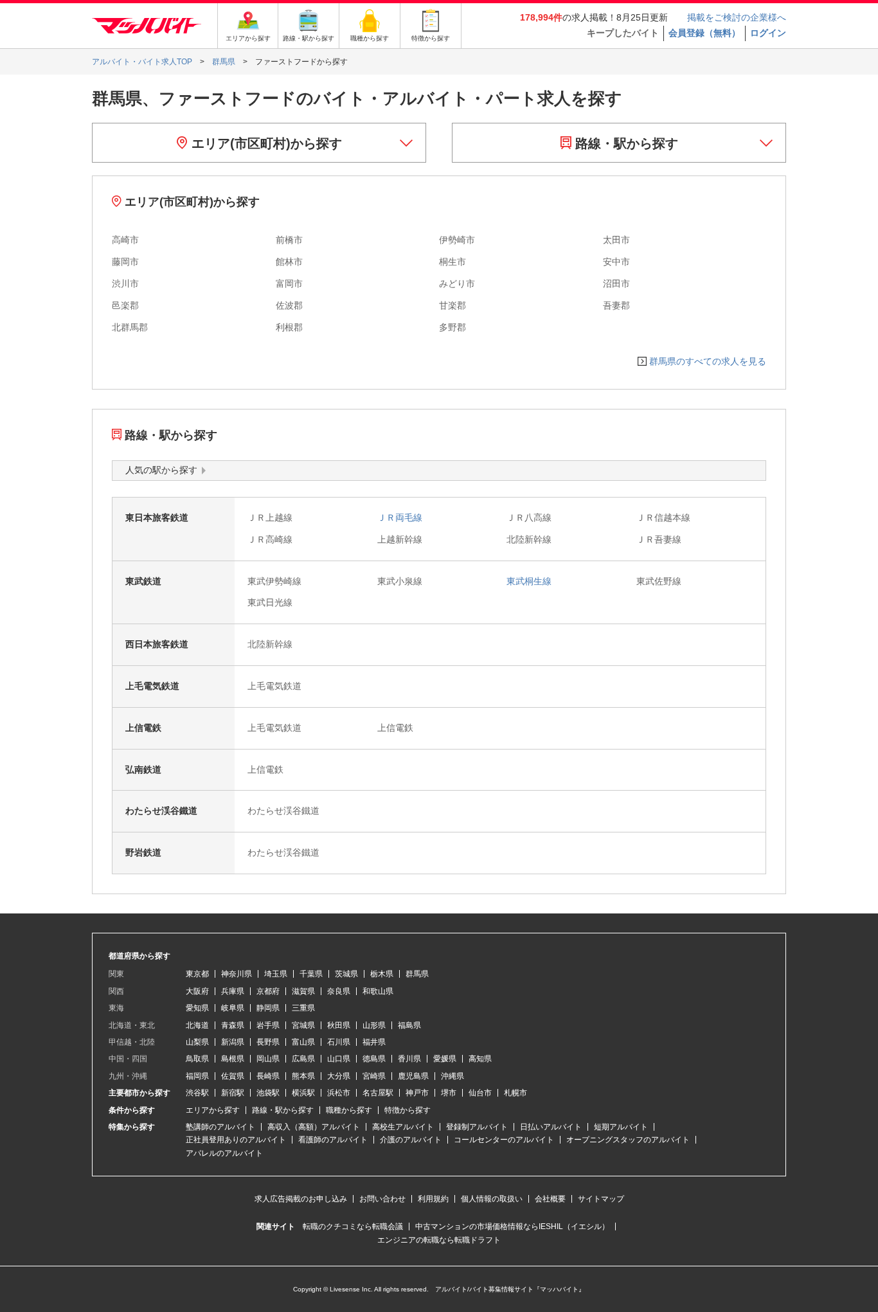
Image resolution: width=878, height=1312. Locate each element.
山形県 (374, 1025)
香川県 (409, 1058)
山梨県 (197, 1042)
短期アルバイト (621, 1126)
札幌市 (515, 1092)
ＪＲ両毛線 (399, 517)
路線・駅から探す (624, 143)
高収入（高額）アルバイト (313, 1126)
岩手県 (268, 1025)
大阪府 (197, 991)
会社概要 (550, 1198)
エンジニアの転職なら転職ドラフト (439, 1240)
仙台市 (480, 1092)
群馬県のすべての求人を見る (707, 361)
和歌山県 (378, 991)
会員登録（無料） (704, 33)
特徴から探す (407, 1110)
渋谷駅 (197, 1092)
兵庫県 (232, 991)
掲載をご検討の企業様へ (736, 17)
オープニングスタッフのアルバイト (628, 1139)
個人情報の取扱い (492, 1198)
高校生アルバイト (403, 1126)
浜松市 (338, 1092)
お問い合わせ (382, 1198)
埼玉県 (275, 973)
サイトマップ (601, 1198)
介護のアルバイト (411, 1139)
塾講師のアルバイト (220, 1126)
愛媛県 (444, 1058)
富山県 (303, 1042)
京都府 (268, 991)
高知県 (480, 1058)
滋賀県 (303, 991)
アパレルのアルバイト (224, 1153)
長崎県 (268, 1076)
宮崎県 (374, 1076)
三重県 (303, 1007)
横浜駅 (303, 1092)
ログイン (768, 33)
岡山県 (268, 1058)
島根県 (232, 1058)
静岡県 (268, 1007)
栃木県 (381, 973)
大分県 (338, 1076)
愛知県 (197, 1007)
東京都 (197, 973)
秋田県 (338, 1025)
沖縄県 (452, 1076)
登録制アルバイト (477, 1126)
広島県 (303, 1058)
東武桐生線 (528, 581)
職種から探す (349, 1110)
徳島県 (374, 1058)
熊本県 (303, 1076)
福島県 (409, 1025)
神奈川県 (236, 973)
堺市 (448, 1092)
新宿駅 (232, 1092)
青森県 (232, 1025)
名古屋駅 (378, 1092)
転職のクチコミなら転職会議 (353, 1226)
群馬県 (417, 973)
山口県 (338, 1058)
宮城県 (303, 1025)
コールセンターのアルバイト (504, 1139)
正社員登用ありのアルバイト (236, 1139)
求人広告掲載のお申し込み (301, 1198)
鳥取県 (197, 1058)
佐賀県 (232, 1076)
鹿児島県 (413, 1076)
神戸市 (417, 1092)
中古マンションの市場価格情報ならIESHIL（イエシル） (512, 1226)
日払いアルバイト (551, 1126)
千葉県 (311, 973)
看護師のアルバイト (333, 1139)
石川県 (338, 1042)
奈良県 (338, 991)
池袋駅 (268, 1092)
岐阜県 (232, 1007)
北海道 (197, 1025)
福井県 (374, 1042)
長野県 (268, 1042)
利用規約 (433, 1198)
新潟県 (232, 1042)
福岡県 (197, 1076)
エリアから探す (213, 1110)
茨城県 (346, 973)
